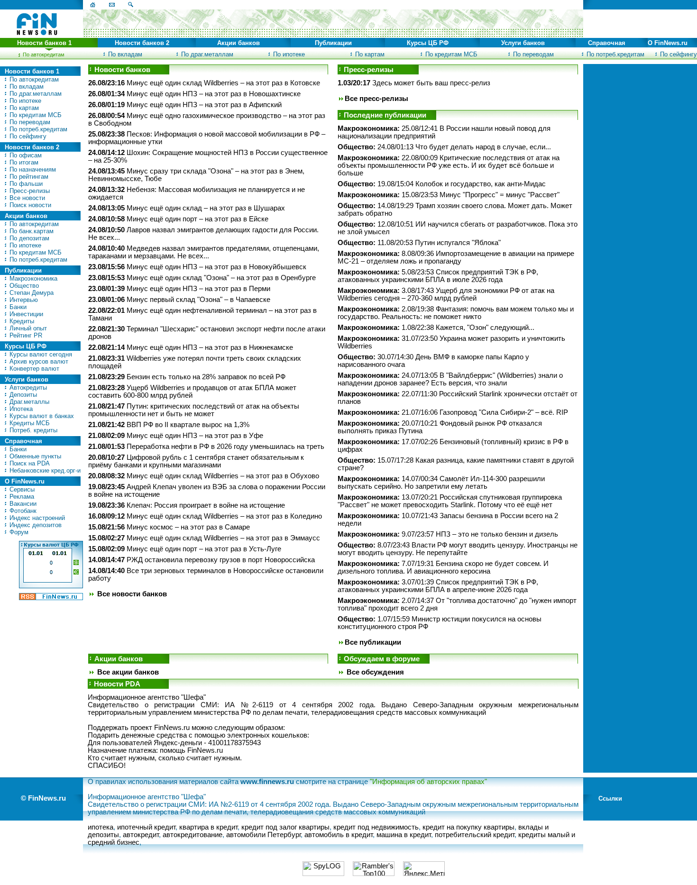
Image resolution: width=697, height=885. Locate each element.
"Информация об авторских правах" (428, 781)
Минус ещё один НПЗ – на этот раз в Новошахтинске (214, 94)
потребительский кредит (474, 835)
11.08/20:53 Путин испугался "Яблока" (419, 242)
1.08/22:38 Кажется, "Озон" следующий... (436, 327)
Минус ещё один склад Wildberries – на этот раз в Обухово (223, 476)
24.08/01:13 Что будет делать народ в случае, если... (444, 147)
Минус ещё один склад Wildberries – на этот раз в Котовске (223, 83)
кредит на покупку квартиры (468, 827)
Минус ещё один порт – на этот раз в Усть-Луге (204, 549)
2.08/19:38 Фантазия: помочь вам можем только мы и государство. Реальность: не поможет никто (456, 312)
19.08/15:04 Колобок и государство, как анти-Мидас (442, 184)
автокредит (141, 835)
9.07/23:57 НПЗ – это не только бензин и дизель (448, 534)
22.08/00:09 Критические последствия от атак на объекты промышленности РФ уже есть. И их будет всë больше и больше (448, 165)
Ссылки (610, 798)
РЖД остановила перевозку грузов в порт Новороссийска (221, 560)
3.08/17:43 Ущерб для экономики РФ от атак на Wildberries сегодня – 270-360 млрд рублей (446, 294)
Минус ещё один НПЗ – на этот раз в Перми (198, 288)
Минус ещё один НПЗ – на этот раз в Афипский (204, 105)
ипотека (100, 827)
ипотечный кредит (146, 827)
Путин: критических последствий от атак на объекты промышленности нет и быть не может (193, 410)
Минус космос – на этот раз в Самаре (188, 527)
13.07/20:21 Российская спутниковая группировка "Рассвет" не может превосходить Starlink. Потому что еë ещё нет (450, 501)
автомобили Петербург (263, 835)
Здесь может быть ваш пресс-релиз (431, 83)
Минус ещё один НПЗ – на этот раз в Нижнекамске (210, 347)
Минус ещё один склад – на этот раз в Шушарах (206, 208)
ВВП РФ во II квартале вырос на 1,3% (188, 425)
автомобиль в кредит (338, 835)
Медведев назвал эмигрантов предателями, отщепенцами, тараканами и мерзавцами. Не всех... (203, 252)
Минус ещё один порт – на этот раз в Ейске (197, 219)
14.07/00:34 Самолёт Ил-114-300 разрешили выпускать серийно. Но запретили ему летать (441, 482)
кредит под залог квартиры (285, 827)
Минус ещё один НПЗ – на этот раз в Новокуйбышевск (216, 267)
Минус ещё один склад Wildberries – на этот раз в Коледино (224, 516)
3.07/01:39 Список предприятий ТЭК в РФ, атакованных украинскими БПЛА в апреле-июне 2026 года (438, 585)
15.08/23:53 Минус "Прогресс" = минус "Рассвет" (448, 195)
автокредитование (192, 835)
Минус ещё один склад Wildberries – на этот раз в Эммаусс (223, 538)
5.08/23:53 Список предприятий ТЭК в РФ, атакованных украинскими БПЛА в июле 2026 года (438, 275)
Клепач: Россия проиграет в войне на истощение (206, 505)
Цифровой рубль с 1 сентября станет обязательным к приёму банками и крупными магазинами (196, 461)
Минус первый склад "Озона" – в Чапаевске (198, 299)
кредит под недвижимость (376, 827)
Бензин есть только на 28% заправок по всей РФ (206, 377)
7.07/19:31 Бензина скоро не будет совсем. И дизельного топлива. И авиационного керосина (443, 567)
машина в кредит (403, 835)
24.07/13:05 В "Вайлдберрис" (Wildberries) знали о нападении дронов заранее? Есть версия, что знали (450, 379)
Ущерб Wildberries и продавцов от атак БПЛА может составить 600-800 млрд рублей (192, 391)
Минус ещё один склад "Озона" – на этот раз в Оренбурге (221, 278)
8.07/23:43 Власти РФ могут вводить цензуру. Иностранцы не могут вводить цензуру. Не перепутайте (458, 549)
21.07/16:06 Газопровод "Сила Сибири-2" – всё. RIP (453, 412)
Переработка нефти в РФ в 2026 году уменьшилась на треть (225, 446)
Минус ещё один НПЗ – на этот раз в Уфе (195, 435)
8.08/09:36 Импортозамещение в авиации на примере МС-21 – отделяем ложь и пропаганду (456, 257)
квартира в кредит (208, 827)
